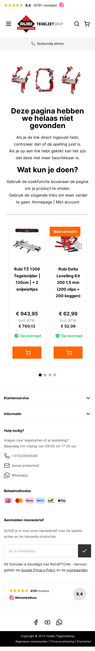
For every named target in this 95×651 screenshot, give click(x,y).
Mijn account (67, 202)
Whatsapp (20, 475)
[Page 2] (45, 374)
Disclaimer (84, 641)
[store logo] (40, 24)
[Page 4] (54, 374)
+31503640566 (25, 456)
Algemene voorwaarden (31, 641)
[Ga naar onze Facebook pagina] (36, 622)
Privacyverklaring (62, 641)
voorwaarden (76, 570)
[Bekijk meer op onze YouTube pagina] (47, 622)
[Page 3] (49, 374)
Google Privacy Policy (38, 570)
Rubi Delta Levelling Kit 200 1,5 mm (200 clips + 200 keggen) (68, 282)
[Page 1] (40, 374)
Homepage (42, 202)
